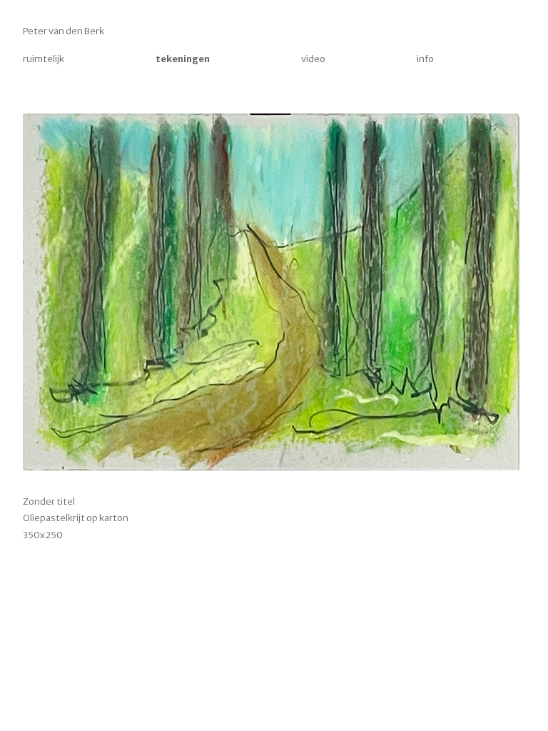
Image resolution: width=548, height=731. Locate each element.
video (313, 59)
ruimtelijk (43, 59)
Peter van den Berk (63, 31)
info (425, 59)
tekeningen (183, 59)
